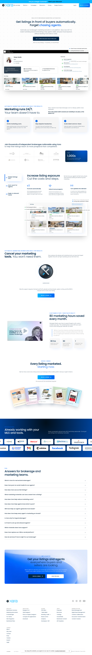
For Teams (9, 616)
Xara (7, 5)
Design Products (58, 5)
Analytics (43, 619)
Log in (74, 5)
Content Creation (76, 619)
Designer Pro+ (26, 610)
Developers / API (45, 621)
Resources (42, 5)
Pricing (49, 5)
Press (8, 635)
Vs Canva (16, 651)
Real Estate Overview (12, 610)
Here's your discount (55, 2)
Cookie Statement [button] (60, 651)
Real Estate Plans (11, 621)
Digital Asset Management (78, 612)
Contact (9, 633)
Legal (8, 642)
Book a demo (84, 5)
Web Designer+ (26, 612)
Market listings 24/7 (11, 177)
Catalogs (59, 614)
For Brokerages (10, 614)
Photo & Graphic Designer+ (29, 614)
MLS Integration (10, 619)
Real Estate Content (62, 619)
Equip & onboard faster (12, 194)
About (8, 629)
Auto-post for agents (11, 186)
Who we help (16, 5)
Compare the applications (29, 616)
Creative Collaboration (77, 614)
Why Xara (9, 631)
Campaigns (33, 5)
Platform (25, 5)
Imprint (8, 640)
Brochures (59, 612)
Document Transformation (78, 616)
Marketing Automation (12, 612)
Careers (8, 638)
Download (25, 619)
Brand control (44, 616)
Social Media (60, 616)
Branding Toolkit (45, 614)
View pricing (55, 576)
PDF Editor (43, 610)
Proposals (59, 610)
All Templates (60, 621)
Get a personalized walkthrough (46, 39)
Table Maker (44, 612)
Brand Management (77, 610)
